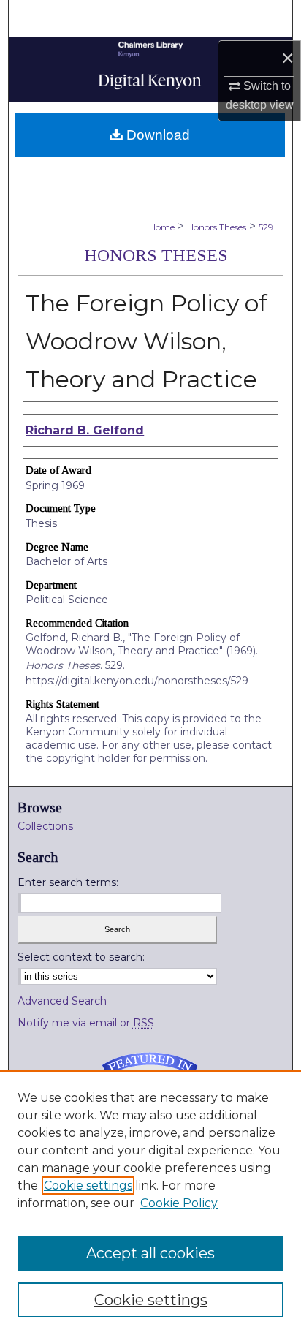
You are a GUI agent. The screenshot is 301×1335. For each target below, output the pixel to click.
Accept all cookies (150, 1253)
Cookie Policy (179, 1203)
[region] (150, 1202)
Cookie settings (88, 1185)
